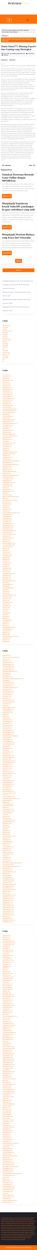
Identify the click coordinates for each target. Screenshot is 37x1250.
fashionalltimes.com (7, 1168)
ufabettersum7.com (7, 900)
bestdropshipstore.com (8, 1005)
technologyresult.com (8, 994)
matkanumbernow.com (8, 419)
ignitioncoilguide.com (8, 1195)
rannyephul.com (6, 521)
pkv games (5, 338)
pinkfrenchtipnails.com (8, 762)
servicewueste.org (7, 416)
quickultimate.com (7, 868)
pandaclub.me (6, 622)
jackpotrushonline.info (8, 684)
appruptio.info (6, 641)
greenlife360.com (7, 391)
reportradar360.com (7, 523)
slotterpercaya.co (7, 875)
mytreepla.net (6, 1044)
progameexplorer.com (8, 1186)
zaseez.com (5, 953)
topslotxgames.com (7, 425)
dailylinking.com (6, 980)
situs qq (24, 1232)
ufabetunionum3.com (8, 1059)
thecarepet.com (6, 660)
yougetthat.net (6, 718)
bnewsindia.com (6, 1132)
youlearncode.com (7, 989)
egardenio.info (6, 830)
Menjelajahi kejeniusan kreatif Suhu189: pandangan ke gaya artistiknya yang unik (18, 206)
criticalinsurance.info (8, 457)
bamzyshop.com (6, 1136)
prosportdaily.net (7, 1114)
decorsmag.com (6, 407)
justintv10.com (6, 539)
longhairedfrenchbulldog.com (10, 736)
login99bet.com (6, 939)
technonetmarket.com (8, 1093)
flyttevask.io (5, 623)
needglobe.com (6, 857)
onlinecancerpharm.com (9, 793)
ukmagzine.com (6, 696)
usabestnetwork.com (8, 700)
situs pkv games (6, 339)
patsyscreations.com (8, 960)
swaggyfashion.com (7, 525)
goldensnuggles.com (8, 709)
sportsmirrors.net (7, 768)
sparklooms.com (6, 882)
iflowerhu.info (6, 634)
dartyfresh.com (6, 975)
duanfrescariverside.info (9, 1078)
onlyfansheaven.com (8, 491)
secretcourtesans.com (8, 941)
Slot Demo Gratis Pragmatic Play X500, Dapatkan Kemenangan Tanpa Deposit (15, 31)
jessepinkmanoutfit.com (8, 702)
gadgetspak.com (7, 1036)
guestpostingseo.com (8, 664)
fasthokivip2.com (7, 728)
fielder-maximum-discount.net (10, 496)
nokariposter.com (7, 459)
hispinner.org (6, 455)
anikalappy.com (6, 1075)
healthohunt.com (7, 1086)
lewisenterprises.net (7, 976)
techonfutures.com (7, 1139)
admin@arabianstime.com (18, 53)
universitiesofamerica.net (9, 410)
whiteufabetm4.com (7, 1073)
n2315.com (5, 487)
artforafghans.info (7, 555)
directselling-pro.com (8, 1189)
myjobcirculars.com (7, 421)
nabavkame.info (6, 630)
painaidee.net (6, 746)
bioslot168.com (6, 1198)
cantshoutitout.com (7, 393)
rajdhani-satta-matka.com (9, 471)
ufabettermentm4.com (8, 898)
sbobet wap (16, 1236)
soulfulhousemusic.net (8, 880)
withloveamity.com (7, 987)
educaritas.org (6, 964)
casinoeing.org (6, 605)
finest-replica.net (7, 1111)
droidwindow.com (7, 1125)
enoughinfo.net (6, 613)
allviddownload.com (7, 405)
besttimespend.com (7, 841)
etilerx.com (5, 1080)
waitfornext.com (6, 1102)
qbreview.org (5, 414)
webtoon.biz (5, 750)
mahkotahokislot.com (8, 791)
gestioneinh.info (6, 1112)
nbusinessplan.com (7, 389)
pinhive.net (5, 614)
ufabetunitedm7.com (8, 907)
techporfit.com (6, 385)
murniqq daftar (9, 1228)
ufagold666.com (6, 1129)
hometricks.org (6, 850)
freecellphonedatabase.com (10, 687)
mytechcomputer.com (8, 1197)
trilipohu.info (5, 639)
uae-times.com (6, 375)
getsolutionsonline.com (8, 453)
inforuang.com (6, 502)
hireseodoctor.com (7, 1039)
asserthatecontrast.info (8, 573)
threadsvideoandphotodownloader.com (13, 678)
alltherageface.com (7, 1182)
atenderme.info (6, 575)
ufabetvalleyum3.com (8, 914)
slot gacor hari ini (24, 1221)
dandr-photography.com (9, 534)
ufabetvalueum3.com (8, 1061)
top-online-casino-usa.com (9, 435)
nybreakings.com (7, 1154)
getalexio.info (6, 834)
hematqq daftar (18, 1228)
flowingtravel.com (7, 439)
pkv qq (6, 1230)
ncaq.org (4, 969)
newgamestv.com (7, 764)
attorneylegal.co (6, 777)
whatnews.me (6, 1107)
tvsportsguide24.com (8, 782)
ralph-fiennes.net (7, 495)
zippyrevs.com (6, 418)
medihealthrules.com (8, 1145)
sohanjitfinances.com (8, 879)
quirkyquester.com (7, 870)
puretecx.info (6, 561)
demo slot (25, 1225)
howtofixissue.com (7, 400)
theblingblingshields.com (9, 761)
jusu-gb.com (5, 659)
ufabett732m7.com (7, 1121)
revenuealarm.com (7, 1191)
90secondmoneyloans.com (9, 1016)
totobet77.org (6, 893)
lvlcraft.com (5, 1014)
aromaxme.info (6, 571)
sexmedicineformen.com (9, 871)
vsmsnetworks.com (7, 380)
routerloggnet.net (7, 427)
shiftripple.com (6, 873)
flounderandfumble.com (8, 1084)
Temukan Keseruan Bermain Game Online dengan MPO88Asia (18, 177)
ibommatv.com (6, 384)
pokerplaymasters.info (8, 668)
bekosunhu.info (6, 579)
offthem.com (5, 382)
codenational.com (7, 1184)
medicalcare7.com (7, 444)
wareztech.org (6, 698)
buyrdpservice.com (7, 712)
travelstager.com (7, 518)
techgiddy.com (6, 680)
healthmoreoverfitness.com (9, 423)
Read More (7, 196)
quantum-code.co (7, 1105)
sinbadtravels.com (7, 694)
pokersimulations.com (8, 1046)
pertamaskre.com (7, 676)
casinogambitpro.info (8, 666)
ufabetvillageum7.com (8, 1064)
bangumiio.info (6, 577)
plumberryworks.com (8, 864)
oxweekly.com (6, 511)
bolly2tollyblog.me (7, 620)
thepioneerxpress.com (8, 398)
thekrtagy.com (6, 1157)
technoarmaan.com (7, 1171)
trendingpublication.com (8, 895)
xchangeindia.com (7, 1159)
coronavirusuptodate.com (9, 1032)
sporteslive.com (6, 759)
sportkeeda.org (6, 839)
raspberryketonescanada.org (10, 1143)
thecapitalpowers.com (8, 886)
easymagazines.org (7, 846)
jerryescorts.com (7, 775)
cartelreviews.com (7, 1007)
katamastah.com (7, 823)
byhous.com (5, 625)
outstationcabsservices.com (10, 1155)
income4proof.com (7, 962)
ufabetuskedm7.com (8, 909)
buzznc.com (5, 1177)
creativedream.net (7, 486)
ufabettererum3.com (8, 897)
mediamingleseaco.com (8, 543)
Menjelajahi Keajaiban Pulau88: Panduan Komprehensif (17, 281)
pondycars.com (6, 1137)
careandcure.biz (6, 843)
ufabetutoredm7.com (8, 913)
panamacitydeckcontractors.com (11, 512)
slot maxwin (16, 1221)
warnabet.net (6, 616)
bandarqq (5, 347)
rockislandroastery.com (8, 1188)
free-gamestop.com (7, 693)
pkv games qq (27, 1228)
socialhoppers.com (7, 484)
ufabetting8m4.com (7, 1057)
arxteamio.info (6, 832)
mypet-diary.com (7, 509)
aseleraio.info (6, 827)
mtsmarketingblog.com (8, 545)
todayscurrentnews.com (8, 889)
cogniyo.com (5, 845)
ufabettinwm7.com (7, 902)
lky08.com (5, 493)
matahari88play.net (7, 741)
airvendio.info (6, 557)
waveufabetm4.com (7, 1068)
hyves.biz (5, 611)
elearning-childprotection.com (10, 475)
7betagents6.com (7, 1030)
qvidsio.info (5, 589)
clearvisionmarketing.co (8, 1104)
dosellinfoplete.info (7, 584)
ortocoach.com (6, 859)
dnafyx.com (5, 982)
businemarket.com (7, 739)
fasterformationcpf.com (8, 707)
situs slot (9, 1221)
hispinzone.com (6, 432)
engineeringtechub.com (8, 773)
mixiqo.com (5, 855)
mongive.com (6, 450)
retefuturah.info (6, 1087)
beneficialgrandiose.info (8, 580)
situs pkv (14, 1218)
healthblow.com (6, 468)
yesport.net (5, 714)
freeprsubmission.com (8, 1127)
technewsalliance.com (8, 1091)
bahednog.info (6, 673)
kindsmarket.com (7, 503)
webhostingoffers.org (8, 996)
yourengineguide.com (8, 1152)
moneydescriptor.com (8, 743)
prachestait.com (6, 554)
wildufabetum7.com (7, 922)
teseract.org (5, 1118)
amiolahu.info (6, 566)
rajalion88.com (6, 948)
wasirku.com (5, 548)
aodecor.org (5, 600)
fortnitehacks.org (7, 596)
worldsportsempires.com (9, 820)
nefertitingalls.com (7, 959)
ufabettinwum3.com (7, 904)
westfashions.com (7, 514)
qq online (4, 336)
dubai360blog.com (7, 786)
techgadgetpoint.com (8, 780)
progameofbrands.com (8, 412)
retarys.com (5, 705)
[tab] (9, 20)
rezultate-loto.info (7, 1050)
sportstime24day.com (8, 757)
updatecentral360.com (8, 821)
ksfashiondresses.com (8, 811)
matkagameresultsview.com (10, 452)
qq (3, 361)
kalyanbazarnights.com (8, 434)
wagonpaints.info (7, 1100)
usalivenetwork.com (7, 682)
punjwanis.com (6, 655)
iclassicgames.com (7, 725)
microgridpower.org (7, 854)
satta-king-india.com (8, 1023)
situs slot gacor (18, 1223)
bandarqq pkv (5, 1239)
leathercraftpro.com (7, 852)
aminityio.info (6, 564)
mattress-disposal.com (8, 796)
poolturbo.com (6, 552)
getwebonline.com (7, 489)
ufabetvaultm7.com (7, 1062)
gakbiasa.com (6, 632)
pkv (3, 348)
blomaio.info (5, 582)
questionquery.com (7, 529)
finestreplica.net (6, 1082)
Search (18, 261)
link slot (4, 341)
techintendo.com (7, 1002)
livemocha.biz (6, 607)
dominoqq (5, 343)
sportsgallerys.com (7, 766)
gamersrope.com (7, 689)
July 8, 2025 (6, 53)
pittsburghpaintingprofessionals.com (12, 863)
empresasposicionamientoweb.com (12, 1173)
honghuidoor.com (7, 437)
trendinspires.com (7, 520)
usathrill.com (5, 1146)
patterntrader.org (7, 812)
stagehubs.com (6, 935)
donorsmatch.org (7, 602)
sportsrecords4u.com (8, 1053)
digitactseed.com (7, 1012)
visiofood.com (6, 1123)
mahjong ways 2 (17, 1225)
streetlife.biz (5, 609)
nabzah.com (5, 448)
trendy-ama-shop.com (8, 1120)
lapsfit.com (5, 1041)
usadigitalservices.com (8, 482)
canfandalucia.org (7, 1150)
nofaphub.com (6, 957)
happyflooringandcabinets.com (10, 798)
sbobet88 (5, 332)
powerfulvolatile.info (7, 588)
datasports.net (6, 769)
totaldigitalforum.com (8, 1170)
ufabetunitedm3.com (8, 905)
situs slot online (29, 1219)
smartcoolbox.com (7, 877)
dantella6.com (6, 428)
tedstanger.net (6, 1095)
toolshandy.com (6, 516)
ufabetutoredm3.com (8, 911)
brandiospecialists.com (8, 443)
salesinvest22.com (7, 1116)
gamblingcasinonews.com (9, 409)
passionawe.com (7, 861)
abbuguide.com (6, 993)
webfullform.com (6, 403)
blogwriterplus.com (7, 662)
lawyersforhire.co (7, 737)
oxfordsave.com (6, 723)
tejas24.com (5, 550)
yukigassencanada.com (8, 1025)
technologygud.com (7, 803)
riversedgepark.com (7, 951)
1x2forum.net (6, 937)
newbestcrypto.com (7, 721)
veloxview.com (6, 916)
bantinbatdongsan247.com (9, 671)
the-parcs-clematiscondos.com (10, 657)
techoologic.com (6, 1141)
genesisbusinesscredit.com (9, 500)
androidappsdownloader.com (10, 464)
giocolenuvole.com (7, 984)
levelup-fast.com (6, 1043)
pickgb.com (5, 807)
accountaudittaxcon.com (9, 836)
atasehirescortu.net (7, 771)
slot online (5, 350)
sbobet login (23, 1236)
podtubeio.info (6, 586)
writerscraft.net (6, 473)
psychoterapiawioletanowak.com (11, 866)
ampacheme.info (7, 568)
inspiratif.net (5, 378)
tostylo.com (5, 716)
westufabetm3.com (7, 918)
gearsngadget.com (7, 1037)
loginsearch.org (6, 598)
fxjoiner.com (5, 1179)
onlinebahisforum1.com (8, 943)
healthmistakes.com (7, 809)
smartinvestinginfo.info (8, 1089)
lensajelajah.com (7, 966)
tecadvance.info (6, 562)
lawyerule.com (6, 541)
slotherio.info (5, 593)
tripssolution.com (7, 1021)
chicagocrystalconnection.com (10, 636)
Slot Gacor (5, 35)
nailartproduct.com (7, 1010)
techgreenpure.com (7, 1003)
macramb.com (6, 507)
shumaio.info (5, 591)
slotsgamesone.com (7, 430)
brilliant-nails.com (7, 532)
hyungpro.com (6, 753)
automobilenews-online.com (10, 1166)
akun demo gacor (7, 330)
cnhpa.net (5, 814)
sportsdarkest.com (7, 748)
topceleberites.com (7, 1055)
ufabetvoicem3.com (7, 1066)
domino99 (5, 327)
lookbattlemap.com (7, 710)
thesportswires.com (7, 752)
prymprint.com (6, 837)
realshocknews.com (7, 805)
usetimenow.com (7, 466)
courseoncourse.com (8, 669)
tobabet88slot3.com (7, 888)
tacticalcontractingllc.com (9, 884)
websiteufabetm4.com (8, 1071)
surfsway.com (6, 1009)
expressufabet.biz (7, 394)
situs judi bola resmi (6, 1236)
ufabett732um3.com (7, 1096)
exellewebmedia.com (8, 691)
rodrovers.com (6, 1019)
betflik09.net (5, 968)
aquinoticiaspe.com (7, 734)
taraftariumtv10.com (7, 527)
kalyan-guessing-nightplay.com (10, 461)
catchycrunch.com (7, 955)
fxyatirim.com (6, 991)
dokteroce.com (6, 536)
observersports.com (7, 730)
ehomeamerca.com (7, 1000)
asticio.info (5, 829)
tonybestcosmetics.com (8, 1175)
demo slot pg (6, 354)
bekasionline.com (7, 387)
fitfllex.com (5, 498)
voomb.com (5, 778)
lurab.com (5, 1193)
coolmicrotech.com (7, 1161)
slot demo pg (6, 352)
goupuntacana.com (7, 950)
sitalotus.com (6, 816)
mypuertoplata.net (7, 396)
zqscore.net (5, 825)
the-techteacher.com (8, 1164)
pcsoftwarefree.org (7, 978)
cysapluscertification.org (9, 595)
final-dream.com (6, 1109)
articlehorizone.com (7, 1027)
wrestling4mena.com (8, 477)
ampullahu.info (6, 570)
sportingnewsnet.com (8, 755)
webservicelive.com (7, 1202)
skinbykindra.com (7, 1180)
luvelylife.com (6, 505)
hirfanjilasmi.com (7, 848)
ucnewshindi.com (7, 685)
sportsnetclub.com (7, 719)
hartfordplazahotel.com (8, 627)
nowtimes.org (6, 604)
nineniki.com (5, 441)
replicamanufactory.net (8, 1048)
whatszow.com (6, 998)
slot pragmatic (8, 1225)
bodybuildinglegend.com (9, 530)
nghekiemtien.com (7, 546)
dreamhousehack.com (8, 1163)
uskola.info (5, 1098)
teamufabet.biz (6, 401)
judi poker (5, 334)
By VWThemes (26, 1247)
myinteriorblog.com (7, 1130)
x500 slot (3, 1221)
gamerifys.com (6, 376)
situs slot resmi (6, 325)
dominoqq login (12, 1237)
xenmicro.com (6, 971)
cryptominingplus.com (8, 732)
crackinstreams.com (7, 1034)
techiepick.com (6, 1134)
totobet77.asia (6, 891)
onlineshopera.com (7, 973)
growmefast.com (7, 789)
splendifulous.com (7, 1052)
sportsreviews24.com (8, 784)
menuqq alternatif (6, 1218)
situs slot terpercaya (18, 1219)
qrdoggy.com (6, 802)
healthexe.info (6, 559)
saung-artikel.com (7, 727)
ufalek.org (5, 795)
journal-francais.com (8, 537)
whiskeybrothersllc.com (8, 920)
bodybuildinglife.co (7, 800)
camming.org (6, 946)
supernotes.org (6, 818)
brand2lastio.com (7, 480)
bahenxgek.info (6, 675)
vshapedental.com (7, 1148)
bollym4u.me (5, 618)
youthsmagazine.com (8, 744)
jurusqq (4, 329)
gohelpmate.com (7, 469)
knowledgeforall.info (7, 478)
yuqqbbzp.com (6, 1028)
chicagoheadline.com (8, 944)
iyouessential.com (7, 985)
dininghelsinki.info (7, 1077)
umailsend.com (6, 703)
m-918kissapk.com (7, 629)
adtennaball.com (7, 446)
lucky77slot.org (6, 787)
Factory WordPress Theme (14, 1247)
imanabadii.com (6, 638)
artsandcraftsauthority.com (9, 1200)
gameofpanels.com (7, 462)
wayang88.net (6, 1070)
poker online (27, 1237)
